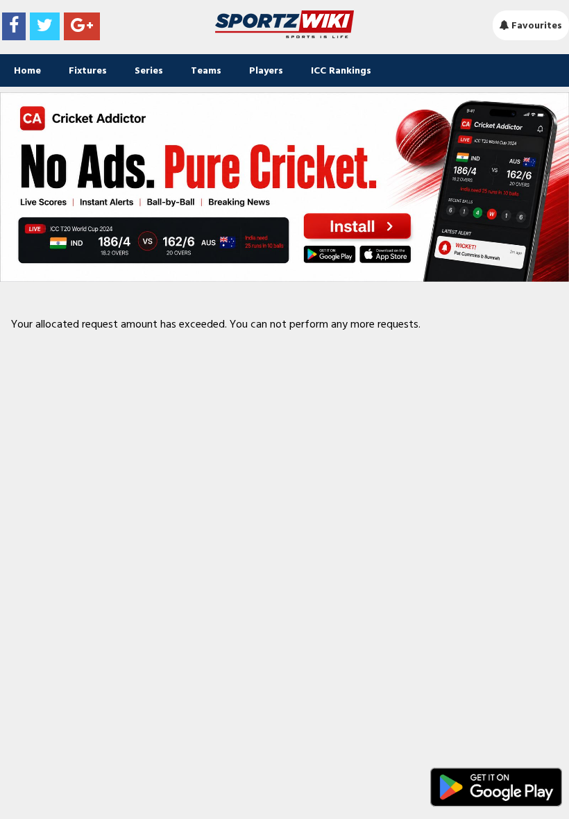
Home (27, 70)
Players (266, 70)
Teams (206, 70)
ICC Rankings (341, 70)
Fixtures (88, 70)
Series (149, 70)
